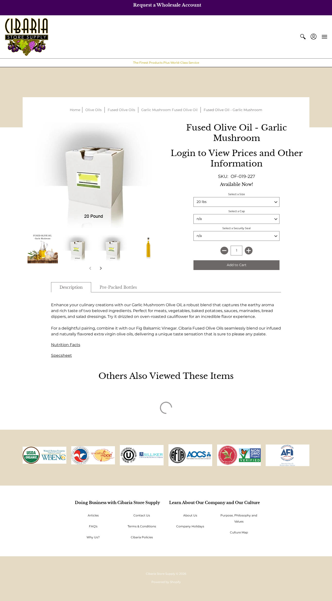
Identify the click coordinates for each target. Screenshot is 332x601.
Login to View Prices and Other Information (237, 158)
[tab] (71, 287)
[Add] (249, 250)
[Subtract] (224, 250)
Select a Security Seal (236, 228)
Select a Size (236, 194)
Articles (93, 515)
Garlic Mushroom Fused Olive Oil (169, 110)
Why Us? (93, 537)
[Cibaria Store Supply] (26, 36)
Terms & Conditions (142, 526)
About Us (190, 515)
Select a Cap (236, 211)
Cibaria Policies (142, 537)
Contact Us (141, 515)
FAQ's (93, 526)
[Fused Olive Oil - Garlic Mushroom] (42, 248)
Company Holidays (190, 526)
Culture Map (239, 532)
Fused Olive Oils (121, 110)
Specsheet (61, 355)
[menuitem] (302, 36)
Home (75, 110)
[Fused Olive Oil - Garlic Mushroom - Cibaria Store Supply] (78, 248)
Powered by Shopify (166, 582)
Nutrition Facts (65, 344)
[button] (302, 36)
